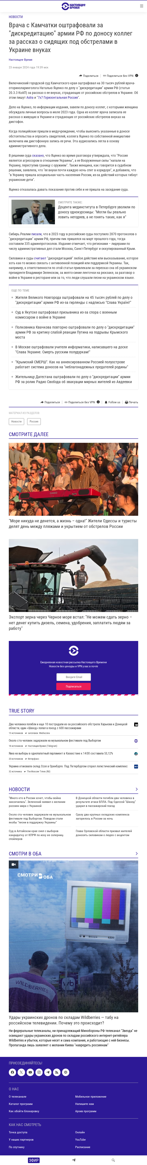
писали (36, 234)
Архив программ (85, 1111)
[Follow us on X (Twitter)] (21, 1072)
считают (40, 258)
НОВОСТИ (19, 789)
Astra (29, 97)
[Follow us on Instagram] (39, 1072)
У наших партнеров (21, 1140)
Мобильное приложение (90, 1096)
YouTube (80, 1140)
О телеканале (17, 1096)
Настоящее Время (20, 59)
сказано (38, 155)
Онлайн (80, 1132)
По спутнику (16, 1147)
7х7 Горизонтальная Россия (58, 97)
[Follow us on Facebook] (12, 1072)
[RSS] (56, 1072)
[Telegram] (74, 1160)
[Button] (88, 75)
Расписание (82, 1147)
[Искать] (113, 1160)
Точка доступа (18, 1132)
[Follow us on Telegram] (47, 1072)
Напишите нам (84, 1104)
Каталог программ (21, 1104)
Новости (16, 17)
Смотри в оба (25, 854)
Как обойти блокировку (24, 1111)
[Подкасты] (65, 1072)
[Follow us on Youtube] (30, 1072)
